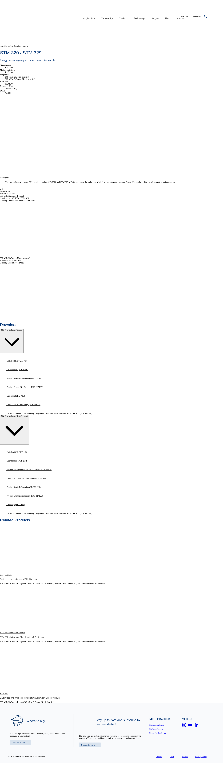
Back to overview (14, 46)
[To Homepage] (62, 32)
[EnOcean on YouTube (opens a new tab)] (190, 725)
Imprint (185, 757)
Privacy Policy (201, 757)
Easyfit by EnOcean (157, 733)
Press (172, 757)
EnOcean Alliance (156, 725)
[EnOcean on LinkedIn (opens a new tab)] (196, 725)
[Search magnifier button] (205, 16)
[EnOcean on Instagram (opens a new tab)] (184, 725)
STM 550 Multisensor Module (12, 633)
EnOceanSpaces (156, 729)
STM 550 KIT (6, 575)
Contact (159, 757)
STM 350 (4, 693)
